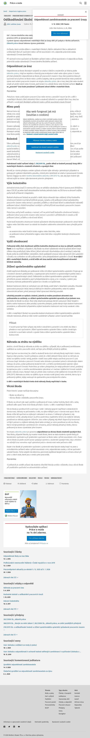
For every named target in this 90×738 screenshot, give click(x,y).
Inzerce (77, 696)
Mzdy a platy (49, 693)
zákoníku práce (13, 73)
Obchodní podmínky (42, 722)
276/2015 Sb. (40, 164)
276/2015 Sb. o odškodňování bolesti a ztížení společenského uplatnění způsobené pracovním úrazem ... (44, 628)
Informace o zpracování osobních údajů (17, 722)
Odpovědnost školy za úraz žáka (16, 556)
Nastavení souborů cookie (61, 722)
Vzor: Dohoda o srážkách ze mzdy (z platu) (20, 645)
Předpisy (62, 708)
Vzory (60, 711)
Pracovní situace (64, 705)
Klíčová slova (79, 702)
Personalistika (50, 705)
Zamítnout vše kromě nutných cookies (45, 147)
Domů (5, 11)
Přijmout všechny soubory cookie (45, 140)
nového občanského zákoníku (37, 176)
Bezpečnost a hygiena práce (17, 11)
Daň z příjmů (49, 696)
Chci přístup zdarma (36, 538)
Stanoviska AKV (64, 699)
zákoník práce (12, 146)
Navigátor (62, 714)
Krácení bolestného (11, 601)
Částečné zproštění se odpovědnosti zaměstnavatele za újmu (28, 671)
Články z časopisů (65, 693)
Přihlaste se (44, 543)
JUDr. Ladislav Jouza (14, 24)
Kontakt (77, 693)
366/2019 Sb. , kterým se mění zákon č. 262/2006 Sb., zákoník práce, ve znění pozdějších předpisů (42, 623)
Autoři (77, 699)
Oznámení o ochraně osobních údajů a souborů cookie (42, 134)
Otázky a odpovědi (65, 702)
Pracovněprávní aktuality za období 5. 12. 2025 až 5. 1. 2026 (27, 569)
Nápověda (78, 705)
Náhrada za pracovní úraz (14, 588)
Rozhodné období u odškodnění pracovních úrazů (23, 594)
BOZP (47, 708)
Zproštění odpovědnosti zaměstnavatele (20, 665)
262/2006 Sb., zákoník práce (15, 619)
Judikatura (62, 696)
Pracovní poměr (50, 702)
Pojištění (48, 699)
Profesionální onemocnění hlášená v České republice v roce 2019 (29, 563)
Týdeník (77, 708)
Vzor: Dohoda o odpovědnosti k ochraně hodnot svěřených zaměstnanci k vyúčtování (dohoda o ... (42, 652)
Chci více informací (60, 33)
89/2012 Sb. (55, 176)
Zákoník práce (12, 43)
